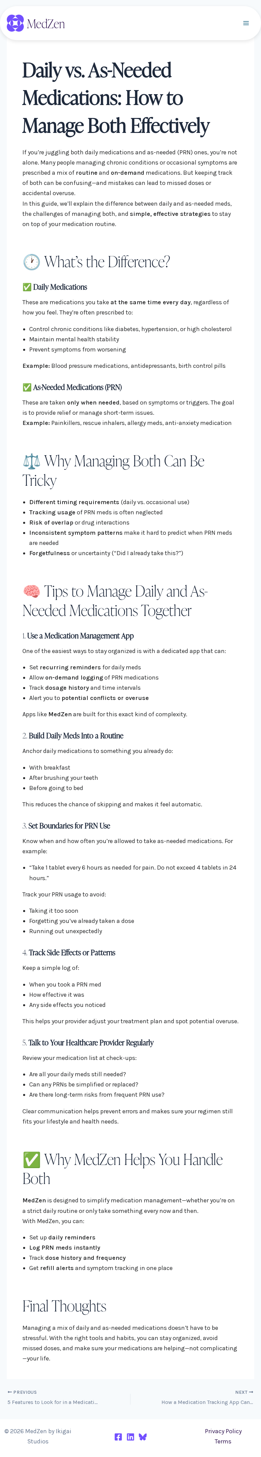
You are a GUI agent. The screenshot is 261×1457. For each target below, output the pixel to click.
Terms (223, 1441)
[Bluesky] (143, 1437)
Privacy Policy (223, 1431)
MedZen (46, 23)
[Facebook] (118, 1437)
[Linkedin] (130, 1437)
